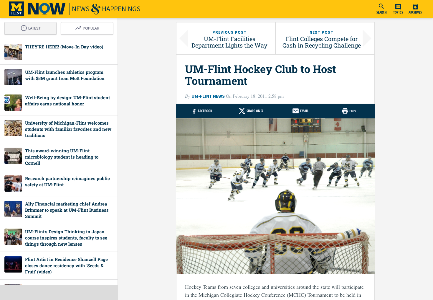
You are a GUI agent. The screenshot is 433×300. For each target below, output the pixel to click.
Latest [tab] (32, 27)
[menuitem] (381, 9)
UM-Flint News (208, 96)
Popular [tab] (88, 27)
